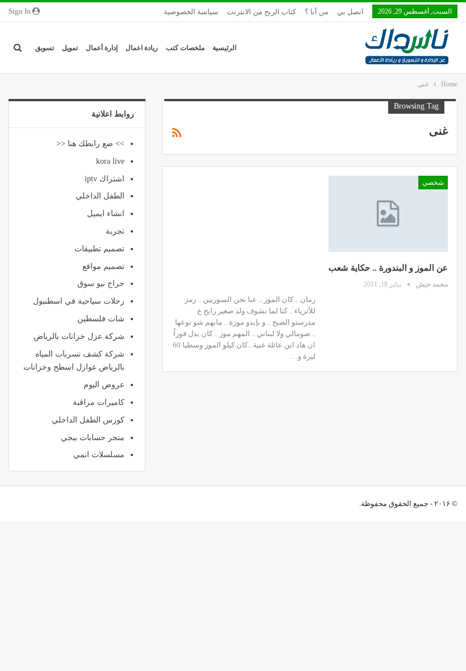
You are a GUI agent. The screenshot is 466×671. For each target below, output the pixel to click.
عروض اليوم (104, 384)
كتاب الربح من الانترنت (261, 11)
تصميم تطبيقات (99, 249)
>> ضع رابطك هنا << (90, 143)
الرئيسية (224, 48)
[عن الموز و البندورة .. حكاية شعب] (388, 214)
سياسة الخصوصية (191, 11)
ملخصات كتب (185, 48)
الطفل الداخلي (100, 196)
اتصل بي (350, 11)
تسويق (44, 48)
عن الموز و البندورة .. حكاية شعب (388, 267)
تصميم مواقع (103, 266)
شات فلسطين (100, 318)
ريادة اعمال (142, 48)
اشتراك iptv (104, 179)
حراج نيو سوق (100, 283)
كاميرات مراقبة (98, 402)
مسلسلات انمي (98, 454)
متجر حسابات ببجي (92, 437)
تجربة (115, 231)
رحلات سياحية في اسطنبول (78, 301)
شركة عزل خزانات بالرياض (79, 336)
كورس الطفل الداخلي (88, 420)
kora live (110, 161)
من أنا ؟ (316, 11)
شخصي (433, 183)
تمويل (70, 48)
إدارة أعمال (102, 48)
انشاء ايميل (105, 213)
